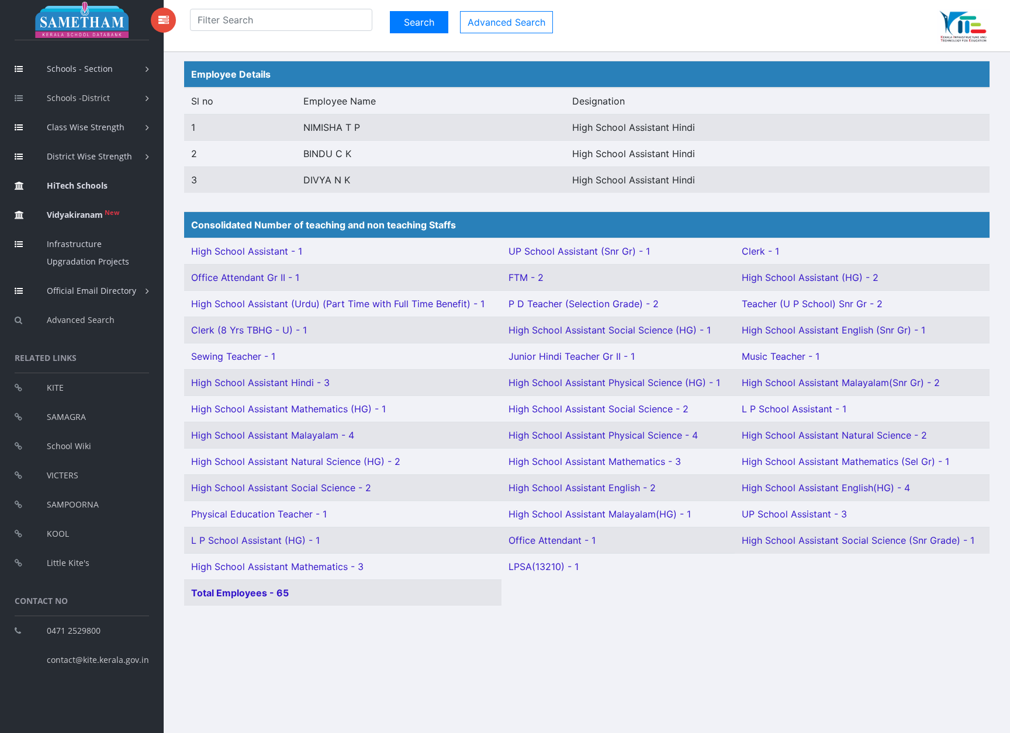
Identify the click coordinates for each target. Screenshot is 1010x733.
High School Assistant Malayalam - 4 (272, 435)
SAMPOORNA (73, 504)
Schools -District (78, 97)
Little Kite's (68, 562)
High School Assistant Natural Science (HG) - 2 (295, 461)
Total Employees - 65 (240, 593)
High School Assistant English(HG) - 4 (826, 488)
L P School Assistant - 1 (794, 409)
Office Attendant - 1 (552, 540)
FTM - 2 (526, 277)
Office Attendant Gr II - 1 (245, 277)
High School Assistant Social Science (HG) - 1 (610, 330)
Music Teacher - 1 (780, 356)
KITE (55, 387)
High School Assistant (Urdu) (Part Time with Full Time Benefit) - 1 (338, 304)
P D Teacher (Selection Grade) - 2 (584, 304)
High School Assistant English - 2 (582, 488)
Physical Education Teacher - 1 (259, 514)
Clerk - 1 (760, 251)
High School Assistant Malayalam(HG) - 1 (600, 514)
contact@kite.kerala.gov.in (98, 659)
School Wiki (69, 445)
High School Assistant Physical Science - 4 (603, 435)
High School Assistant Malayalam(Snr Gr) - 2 (841, 382)
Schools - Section (80, 68)
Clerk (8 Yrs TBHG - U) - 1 (249, 330)
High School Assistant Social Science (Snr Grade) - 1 (858, 540)
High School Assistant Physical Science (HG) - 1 (614, 382)
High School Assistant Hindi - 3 (260, 382)
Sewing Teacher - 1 (233, 356)
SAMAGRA (66, 416)
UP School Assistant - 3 (794, 514)
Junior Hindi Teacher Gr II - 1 (572, 356)
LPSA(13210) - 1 (544, 566)
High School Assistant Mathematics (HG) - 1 (288, 409)
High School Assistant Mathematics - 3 (595, 461)
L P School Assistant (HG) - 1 (255, 540)
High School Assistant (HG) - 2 (810, 277)
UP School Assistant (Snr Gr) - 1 (579, 251)
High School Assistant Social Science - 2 (599, 409)
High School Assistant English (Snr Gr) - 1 (833, 330)
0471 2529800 (74, 630)
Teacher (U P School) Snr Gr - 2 (812, 304)
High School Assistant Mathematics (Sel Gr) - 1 (845, 461)
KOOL (58, 533)
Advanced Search (81, 319)
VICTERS (62, 475)
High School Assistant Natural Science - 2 (834, 435)
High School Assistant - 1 (246, 251)
